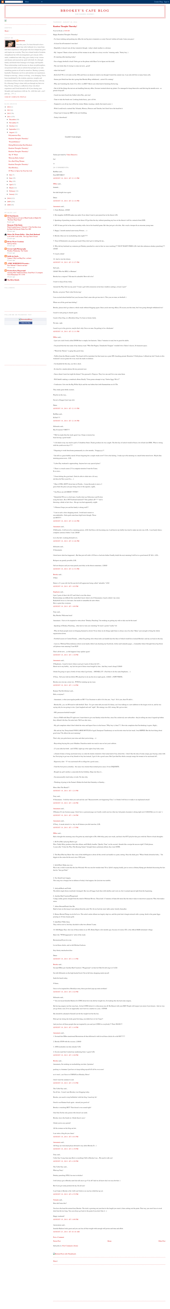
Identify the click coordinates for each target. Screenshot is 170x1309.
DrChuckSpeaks (12, 216)
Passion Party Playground (16, 270)
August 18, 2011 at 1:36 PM (65, 815)
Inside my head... (13, 256)
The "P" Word (13, 154)
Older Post (161, 1241)
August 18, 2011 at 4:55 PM (65, 1194)
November (13, 123)
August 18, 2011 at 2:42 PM (65, 992)
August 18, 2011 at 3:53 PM (65, 1083)
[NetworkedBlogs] (25, 319)
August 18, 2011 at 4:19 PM (65, 1149)
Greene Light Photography (16, 249)
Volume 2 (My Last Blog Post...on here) (19, 258)
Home (110, 1241)
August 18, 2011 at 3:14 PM (65, 1027)
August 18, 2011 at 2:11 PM (65, 959)
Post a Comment (58, 1237)
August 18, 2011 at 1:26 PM (65, 803)
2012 (9, 113)
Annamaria (56, 206)
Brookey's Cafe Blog (85, 10)
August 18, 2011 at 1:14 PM (65, 685)
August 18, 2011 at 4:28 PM (65, 1161)
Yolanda (56, 1200)
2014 (9, 107)
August (11, 132)
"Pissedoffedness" (14, 142)
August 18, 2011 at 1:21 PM (65, 790)
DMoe (55, 184)
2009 (9, 201)
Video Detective (71, 154)
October (12, 126)
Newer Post (57, 1241)
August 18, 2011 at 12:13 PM (66, 178)
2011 (9, 116)
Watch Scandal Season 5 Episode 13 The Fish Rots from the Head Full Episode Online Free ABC (24, 228)
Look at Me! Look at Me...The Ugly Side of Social (22, 236)
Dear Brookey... (14, 167)
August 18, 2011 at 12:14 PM (66, 201)
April (11, 184)
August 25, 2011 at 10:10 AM (66, 1232)
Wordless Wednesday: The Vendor (17, 251)
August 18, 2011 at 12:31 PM (66, 331)
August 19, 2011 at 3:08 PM (65, 1219)
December (12, 119)
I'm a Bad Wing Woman (16, 161)
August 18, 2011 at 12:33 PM (66, 408)
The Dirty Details (13, 280)
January (12, 194)
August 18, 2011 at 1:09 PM (65, 606)
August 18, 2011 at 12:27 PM (66, 262)
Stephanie (56, 592)
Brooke (55, 574)
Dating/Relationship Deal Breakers (20, 145)
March (11, 188)
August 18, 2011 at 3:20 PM (65, 1055)
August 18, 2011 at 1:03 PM (65, 586)
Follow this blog (25, 323)
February (12, 191)
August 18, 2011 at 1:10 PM (65, 655)
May (11, 181)
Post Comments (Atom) (70, 1246)
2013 (9, 110)
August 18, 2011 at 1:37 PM (65, 827)
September (13, 129)
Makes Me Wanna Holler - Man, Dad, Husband (23, 234)
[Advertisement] (71, 1282)
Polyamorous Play (15, 135)
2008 (9, 205)
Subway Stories (12, 244)
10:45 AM (67, 31)
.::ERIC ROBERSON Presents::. (18, 263)
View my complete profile (15, 97)
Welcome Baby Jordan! (16, 158)
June (11, 178)
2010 (9, 198)
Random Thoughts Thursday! (65, 26)
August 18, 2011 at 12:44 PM (66, 521)
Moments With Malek (14, 225)
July (10, 175)
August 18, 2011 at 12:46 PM (66, 541)
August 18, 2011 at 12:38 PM (66, 421)
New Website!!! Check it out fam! (17, 265)
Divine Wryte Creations (15, 241)
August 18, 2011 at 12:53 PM (66, 569)
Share (55, 1261)
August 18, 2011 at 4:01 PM (65, 1136)
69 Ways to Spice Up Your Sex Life (20, 171)
